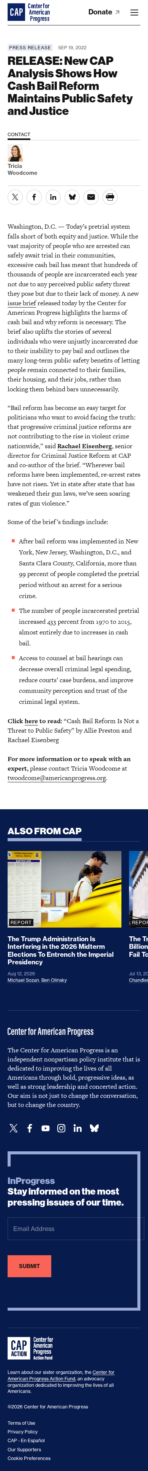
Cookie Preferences (29, 1458)
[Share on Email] (91, 197)
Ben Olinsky (54, 980)
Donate (101, 12)
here (31, 720)
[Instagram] (61, 1128)
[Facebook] (30, 1128)
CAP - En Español (26, 1440)
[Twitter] (14, 1128)
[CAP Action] (33, 1348)
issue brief (22, 303)
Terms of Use (21, 1423)
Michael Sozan (23, 980)
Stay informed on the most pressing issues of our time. (66, 1192)
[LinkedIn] (77, 1128)
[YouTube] (45, 1128)
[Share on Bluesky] (72, 197)
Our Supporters (24, 1449)
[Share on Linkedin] (53, 197)
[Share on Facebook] (34, 197)
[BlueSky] (94, 1128)
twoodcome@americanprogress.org (57, 777)
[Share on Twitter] (15, 197)
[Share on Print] (110, 197)
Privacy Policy (23, 1432)
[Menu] (134, 12)
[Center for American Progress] (17, 12)
